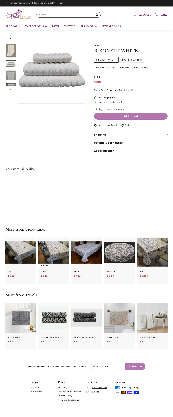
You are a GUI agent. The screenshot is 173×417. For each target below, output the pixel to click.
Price (97, 76)
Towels (31, 295)
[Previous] (10, 39)
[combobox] (68, 15)
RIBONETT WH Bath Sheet (134, 67)
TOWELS (69, 26)
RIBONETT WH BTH (106, 59)
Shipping (98, 109)
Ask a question (104, 151)
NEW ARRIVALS (111, 26)
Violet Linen (35, 229)
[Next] (10, 88)
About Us (34, 387)
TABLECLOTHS (35, 26)
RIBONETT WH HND (131, 59)
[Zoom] (51, 70)
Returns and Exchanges (70, 391)
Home (97, 45)
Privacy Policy (65, 395)
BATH (55, 26)
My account (36, 391)
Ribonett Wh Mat (105, 67)
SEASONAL (87, 26)
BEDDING (11, 26)
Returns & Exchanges (108, 143)
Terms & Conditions (68, 399)
